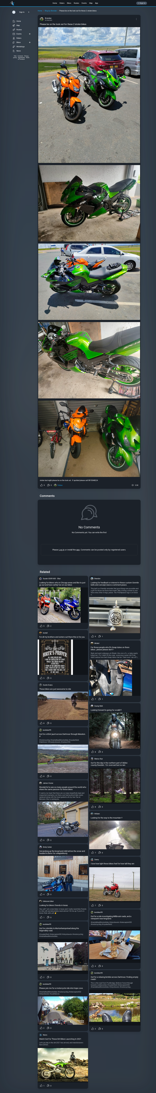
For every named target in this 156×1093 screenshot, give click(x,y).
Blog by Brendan (51, 11)
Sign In (142, 3)
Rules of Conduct (23, 58)
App (96, 3)
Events (84, 3)
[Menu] (136, 19)
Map (91, 3)
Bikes (69, 3)
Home (55, 3)
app (78, 550)
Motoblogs (20, 47)
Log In (61, 550)
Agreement (21, 57)
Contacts (20, 56)
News (18, 51)
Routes (76, 3)
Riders (62, 3)
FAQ (15, 56)
